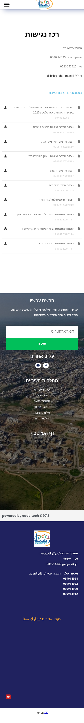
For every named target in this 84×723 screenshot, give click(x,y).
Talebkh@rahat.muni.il (59, 75)
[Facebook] (46, 365)
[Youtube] (38, 365)
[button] (6, 4)
